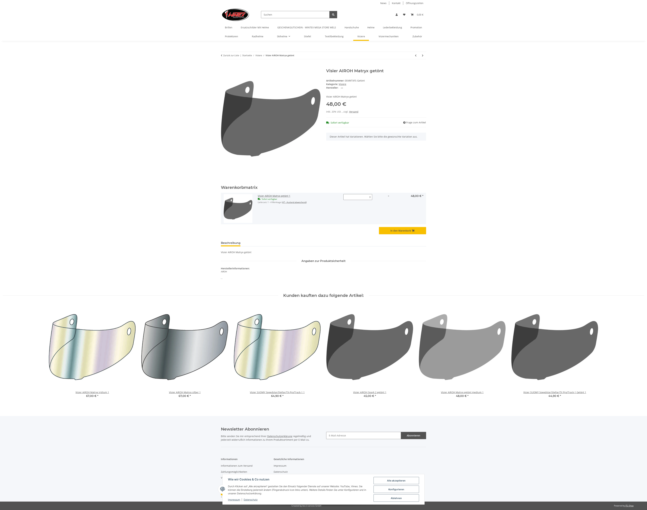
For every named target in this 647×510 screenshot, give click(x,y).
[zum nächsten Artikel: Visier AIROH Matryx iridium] (422, 55)
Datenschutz (251, 499)
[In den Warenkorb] (223, 67)
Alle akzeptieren (396, 480)
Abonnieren (413, 435)
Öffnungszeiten (414, 3)
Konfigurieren (396, 489)
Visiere (342, 84)
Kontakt (396, 3)
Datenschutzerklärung (279, 436)
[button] (396, 14)
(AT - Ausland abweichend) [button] (294, 202)
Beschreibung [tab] (230, 243)
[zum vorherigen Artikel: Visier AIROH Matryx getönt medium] (415, 55)
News (383, 3)
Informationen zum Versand (237, 465)
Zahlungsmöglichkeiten (234, 471)
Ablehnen (396, 498)
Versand (353, 111)
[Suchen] (333, 14)
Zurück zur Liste (231, 55)
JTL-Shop (629, 505)
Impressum (234, 499)
